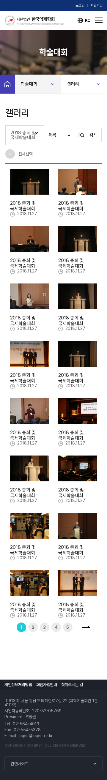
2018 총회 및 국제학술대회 (23, 135)
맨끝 (86, 627)
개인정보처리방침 (18, 684)
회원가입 (97, 5)
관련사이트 (20, 763)
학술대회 (29, 84)
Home (7, 84)
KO (88, 20)
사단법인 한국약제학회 (34, 20)
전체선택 (19, 154)
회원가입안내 (46, 684)
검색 (93, 135)
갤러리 (73, 84)
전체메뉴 (99, 20)
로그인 (79, 5)
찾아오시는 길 (72, 684)
